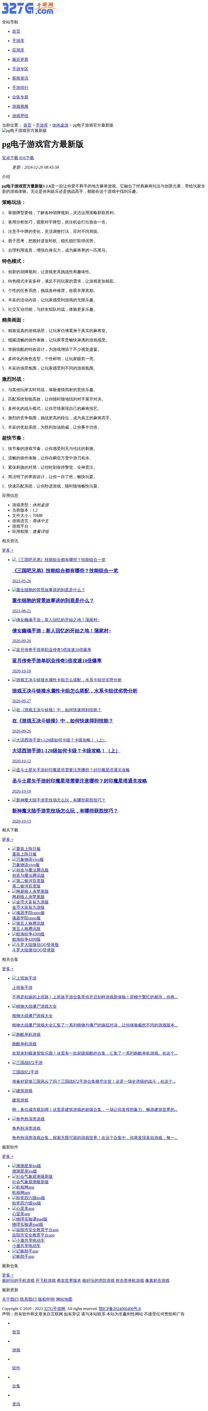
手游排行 (20, 87)
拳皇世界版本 (69, 1280)
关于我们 (10, 1299)
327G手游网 (54, 1309)
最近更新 (20, 59)
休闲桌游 (60, 125)
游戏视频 (20, 106)
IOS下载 (26, 158)
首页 (16, 31)
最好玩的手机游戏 (18, 1280)
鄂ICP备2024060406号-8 (120, 1309)
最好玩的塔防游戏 (98, 1280)
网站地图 (64, 1299)
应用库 (18, 50)
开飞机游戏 (46, 1280)
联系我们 (28, 1299)
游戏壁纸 (20, 116)
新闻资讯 (20, 78)
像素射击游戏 (157, 1280)
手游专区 (20, 69)
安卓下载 (10, 158)
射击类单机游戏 (130, 1280)
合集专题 (20, 97)
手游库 (18, 41)
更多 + (7, 550)
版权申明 (46, 1299)
